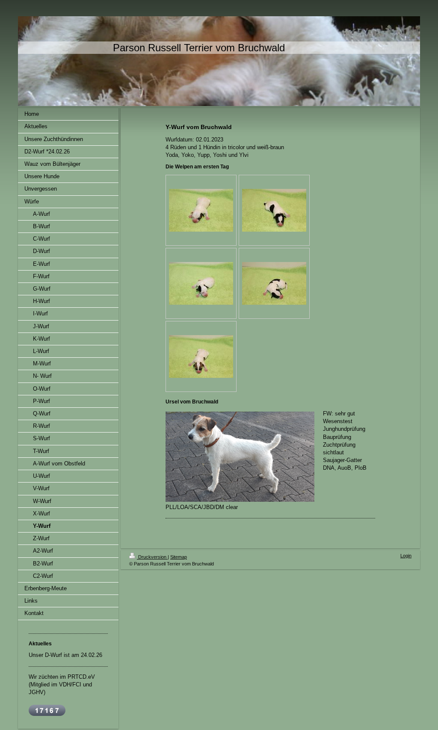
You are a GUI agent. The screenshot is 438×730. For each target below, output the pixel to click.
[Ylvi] (201, 210)
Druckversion (152, 556)
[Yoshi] (201, 283)
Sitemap (178, 556)
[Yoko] (274, 210)
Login (405, 555)
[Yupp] (201, 356)
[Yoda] (274, 283)
